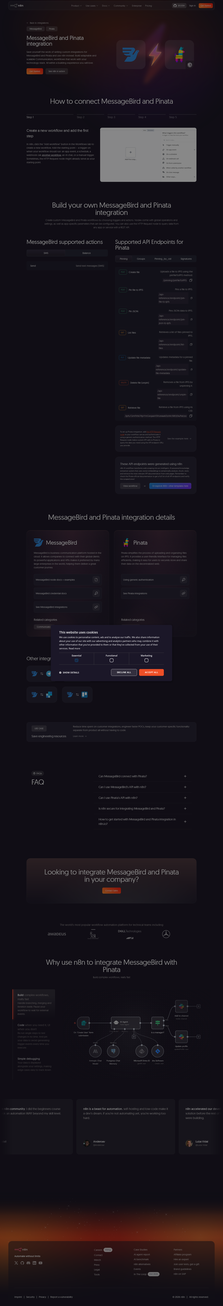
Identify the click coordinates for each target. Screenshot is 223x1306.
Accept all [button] (151, 672)
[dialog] (111, 653)
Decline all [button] (124, 672)
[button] (69, 672)
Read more (74, 648)
